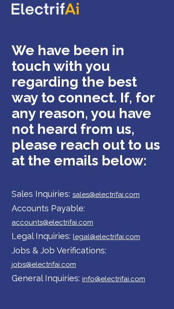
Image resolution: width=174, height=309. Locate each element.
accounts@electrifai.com (52, 222)
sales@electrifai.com (106, 194)
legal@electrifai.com (106, 237)
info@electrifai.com (113, 279)
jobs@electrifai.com (44, 264)
